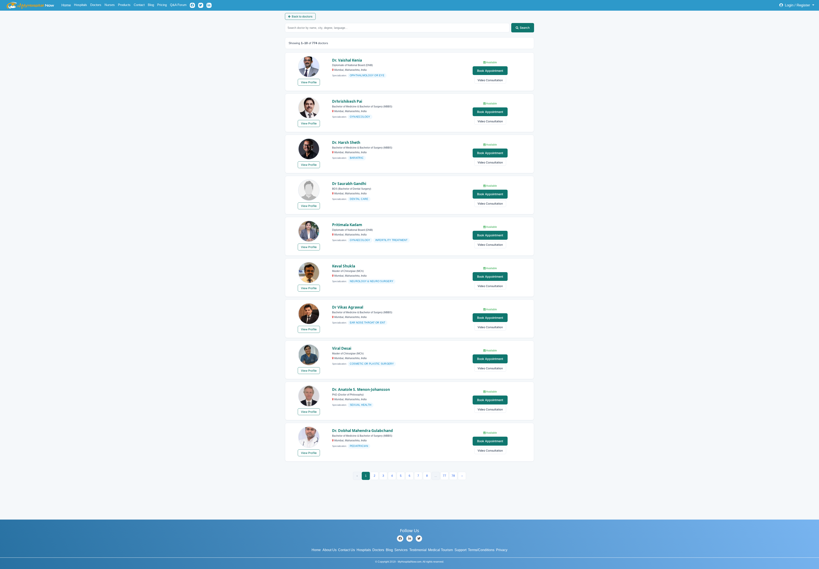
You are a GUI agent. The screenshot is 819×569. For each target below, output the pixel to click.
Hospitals (80, 5)
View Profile (309, 82)
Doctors (95, 5)
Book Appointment (490, 70)
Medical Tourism (440, 550)
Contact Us (346, 550)
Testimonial (418, 550)
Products (124, 5)
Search (525, 27)
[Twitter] (419, 538)
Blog (151, 5)
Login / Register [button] (797, 5)
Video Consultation (490, 80)
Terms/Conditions (481, 550)
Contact (139, 5)
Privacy (501, 550)
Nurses (110, 5)
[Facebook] (400, 538)
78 (453, 475)
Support (460, 550)
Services (401, 550)
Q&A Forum (178, 5)
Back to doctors (302, 16)
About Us (329, 550)
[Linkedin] (409, 538)
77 (444, 475)
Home (66, 5)
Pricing (162, 5)
